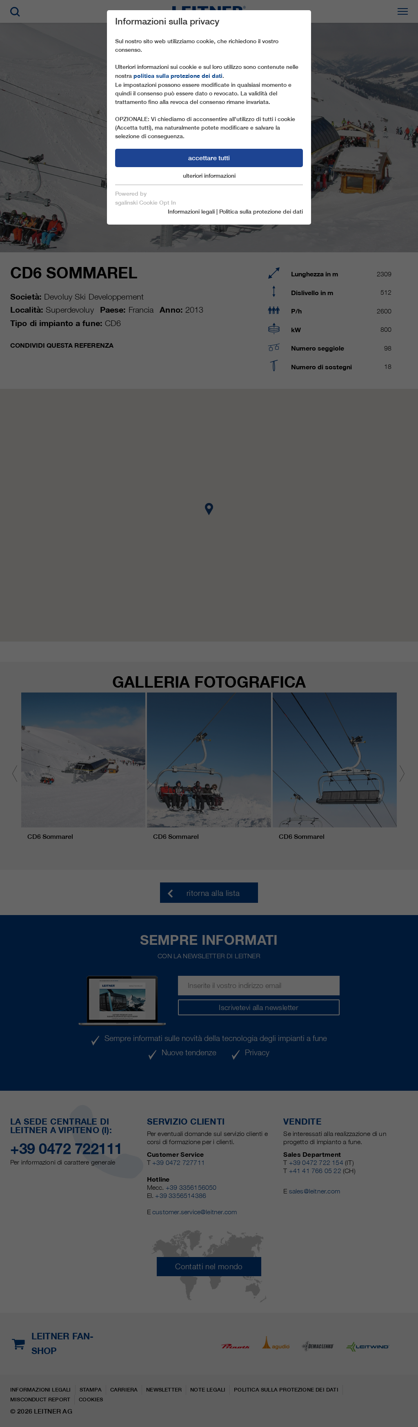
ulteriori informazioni (209, 175)
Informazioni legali (191, 211)
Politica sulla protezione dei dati (261, 211)
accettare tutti (209, 158)
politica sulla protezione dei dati (177, 75)
